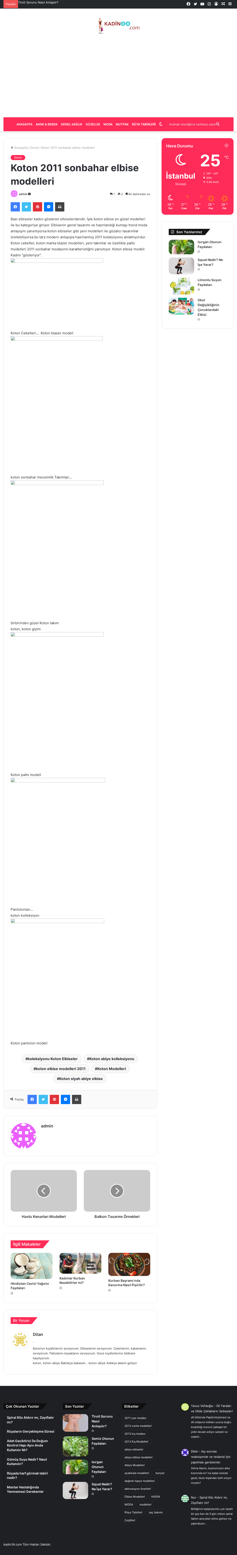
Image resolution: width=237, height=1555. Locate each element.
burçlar (160, 1473)
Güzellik (93, 124)
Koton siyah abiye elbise (81, 1078)
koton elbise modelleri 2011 (61, 1068)
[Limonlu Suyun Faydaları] (181, 286)
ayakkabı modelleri (137, 1473)
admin (23, 194)
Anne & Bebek (47, 124)
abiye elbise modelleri (139, 1457)
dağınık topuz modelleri (140, 1481)
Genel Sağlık (71, 124)
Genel (34, 147)
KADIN (155, 1496)
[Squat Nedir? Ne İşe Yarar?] (181, 266)
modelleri (145, 1504)
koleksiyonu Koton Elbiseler (53, 1058)
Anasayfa (24, 124)
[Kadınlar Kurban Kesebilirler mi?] (80, 1263)
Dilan (38, 1334)
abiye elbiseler (134, 1449)
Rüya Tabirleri (144, 124)
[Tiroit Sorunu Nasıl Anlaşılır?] (75, 1423)
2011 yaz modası (135, 1418)
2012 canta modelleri (138, 1426)
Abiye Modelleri (135, 1465)
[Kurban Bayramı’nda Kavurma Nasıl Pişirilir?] (129, 1264)
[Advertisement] (118, 75)
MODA (129, 1504)
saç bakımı (156, 1512)
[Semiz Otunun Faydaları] (75, 1446)
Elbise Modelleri (135, 1496)
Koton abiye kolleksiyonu (111, 1058)
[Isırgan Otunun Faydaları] (181, 247)
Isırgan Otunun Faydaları (35, 2)
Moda (107, 124)
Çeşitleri (130, 1520)
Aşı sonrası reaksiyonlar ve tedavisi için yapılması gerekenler (211, 1456)
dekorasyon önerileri (138, 1488)
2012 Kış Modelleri (136, 1441)
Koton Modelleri (111, 1068)
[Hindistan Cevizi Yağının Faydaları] (32, 1266)
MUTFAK (122, 124)
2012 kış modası (135, 1433)
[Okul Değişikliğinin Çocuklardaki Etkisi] (181, 306)
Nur (193, 1497)
